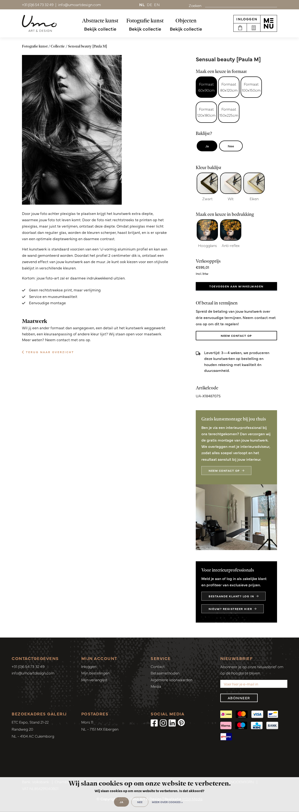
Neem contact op (236, 335)
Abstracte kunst (100, 20)
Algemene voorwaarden (171, 679)
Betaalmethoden (165, 672)
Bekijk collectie (100, 28)
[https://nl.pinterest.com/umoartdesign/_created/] (181, 722)
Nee (231, 146)
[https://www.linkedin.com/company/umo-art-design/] (172, 722)
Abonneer (239, 697)
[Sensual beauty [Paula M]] (72, 130)
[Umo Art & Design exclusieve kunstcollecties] (39, 23)
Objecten (185, 20)
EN (157, 4)
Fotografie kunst (145, 20)
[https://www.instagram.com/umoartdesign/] (163, 722)
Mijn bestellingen (95, 672)
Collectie (58, 46)
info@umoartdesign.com (33, 672)
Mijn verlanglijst (94, 679)
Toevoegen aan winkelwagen (236, 286)
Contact (158, 666)
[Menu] (269, 23)
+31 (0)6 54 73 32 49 (28, 666)
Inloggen (246, 19)
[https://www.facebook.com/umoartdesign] (154, 722)
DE (150, 4)
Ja (207, 146)
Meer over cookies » (167, 802)
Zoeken (195, 5)
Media (156, 686)
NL (142, 4)
